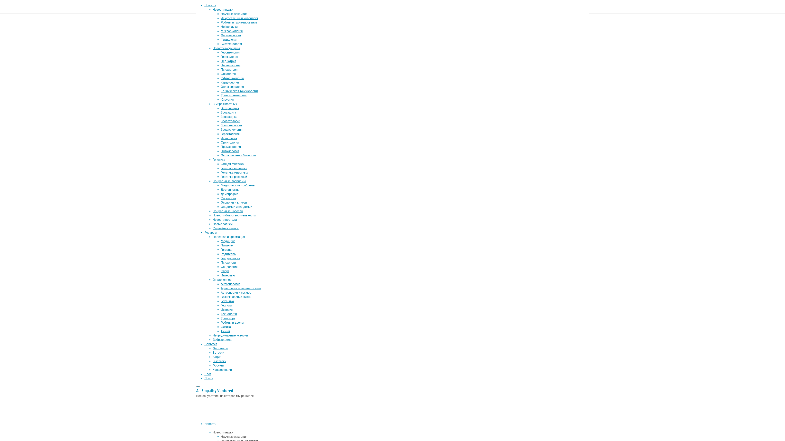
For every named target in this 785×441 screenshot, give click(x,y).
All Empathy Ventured (214, 390)
